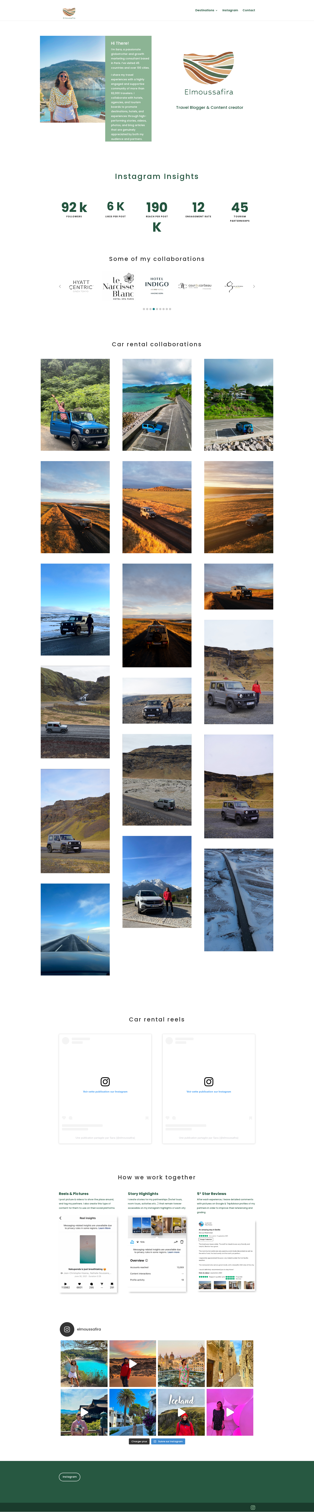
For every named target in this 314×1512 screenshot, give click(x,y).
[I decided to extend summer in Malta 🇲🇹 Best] (230, 1363)
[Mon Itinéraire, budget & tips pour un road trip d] (181, 1412)
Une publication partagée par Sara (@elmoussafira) (105, 1137)
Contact (249, 10)
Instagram (230, 10)
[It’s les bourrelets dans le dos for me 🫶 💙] (132, 1412)
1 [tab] (144, 309)
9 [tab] (170, 309)
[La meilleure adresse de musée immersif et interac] (230, 1412)
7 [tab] (163, 309)
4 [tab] (154, 309)
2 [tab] (147, 309)
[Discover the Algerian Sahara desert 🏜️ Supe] (132, 1363)
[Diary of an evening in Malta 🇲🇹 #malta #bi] (181, 1363)
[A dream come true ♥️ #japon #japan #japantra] (84, 1412)
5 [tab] (157, 309)
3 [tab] (150, 309)
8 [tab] (167, 309)
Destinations (204, 10)
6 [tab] (160, 309)
